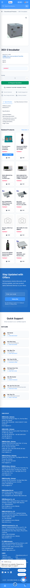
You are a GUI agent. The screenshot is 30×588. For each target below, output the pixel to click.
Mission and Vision (21, 558)
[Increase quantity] (27, 78)
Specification (8, 102)
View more (24, 129)
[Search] (26, 6)
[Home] (1, 11)
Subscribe (15, 299)
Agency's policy (7, 557)
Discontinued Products (10, 11)
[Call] (15, 585)
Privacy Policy (14, 304)
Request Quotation (16, 83)
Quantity (3, 75)
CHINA (4, 56)
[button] (15, 30)
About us (5, 555)
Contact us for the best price (16, 87)
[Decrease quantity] (3, 78)
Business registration (8, 558)
